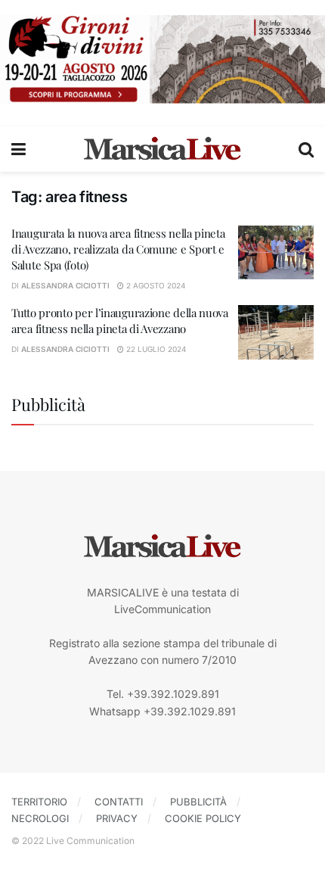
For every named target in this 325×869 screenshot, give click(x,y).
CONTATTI (118, 802)
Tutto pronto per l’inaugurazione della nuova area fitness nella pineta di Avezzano (119, 320)
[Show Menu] (18, 149)
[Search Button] (306, 149)
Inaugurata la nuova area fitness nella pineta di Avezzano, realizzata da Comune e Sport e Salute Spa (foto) (118, 249)
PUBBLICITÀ (198, 802)
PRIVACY (117, 818)
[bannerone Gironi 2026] (162, 57)
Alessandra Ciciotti (65, 285)
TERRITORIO (39, 802)
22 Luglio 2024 (155, 349)
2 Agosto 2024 (154, 285)
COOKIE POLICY (203, 818)
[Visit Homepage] (162, 149)
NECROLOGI (40, 818)
